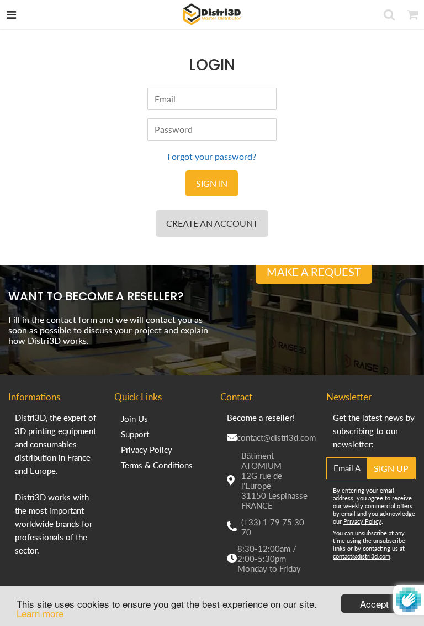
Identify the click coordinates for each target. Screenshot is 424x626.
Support (135, 434)
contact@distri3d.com (276, 437)
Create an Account (212, 223)
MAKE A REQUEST (314, 271)
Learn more (40, 613)
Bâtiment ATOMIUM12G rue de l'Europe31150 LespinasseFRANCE (274, 480)
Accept (374, 604)
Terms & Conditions (157, 465)
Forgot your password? (211, 156)
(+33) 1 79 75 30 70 (272, 527)
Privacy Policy (146, 450)
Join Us (134, 419)
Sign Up (391, 468)
